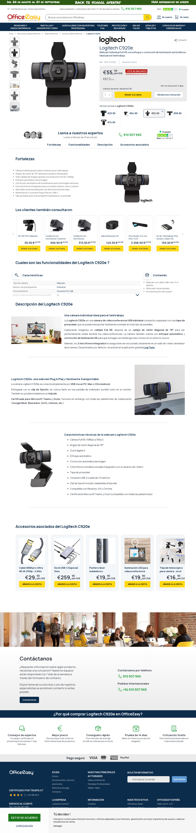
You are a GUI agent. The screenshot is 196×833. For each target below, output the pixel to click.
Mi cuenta (167, 17)
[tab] (98, 158)
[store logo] (23, 18)
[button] (15, 42)
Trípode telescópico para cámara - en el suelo (171, 571)
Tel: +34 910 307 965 (19, 806)
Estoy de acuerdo (24, 817)
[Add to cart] (29, 248)
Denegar (57, 826)
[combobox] (98, 17)
